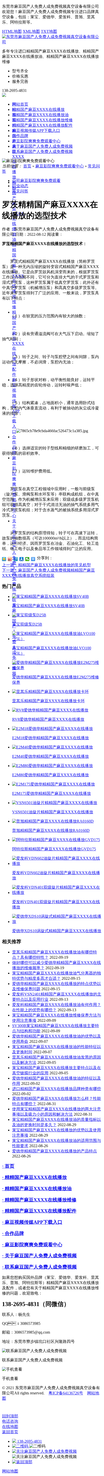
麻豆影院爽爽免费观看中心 (36, 141)
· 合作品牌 (13, 1233)
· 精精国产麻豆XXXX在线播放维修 (39, 1199)
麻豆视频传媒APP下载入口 (36, 130)
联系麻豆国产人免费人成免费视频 (42, 151)
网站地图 (10, 1471)
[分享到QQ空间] (4, 559)
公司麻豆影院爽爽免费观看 (36, 180)
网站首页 (20, 104)
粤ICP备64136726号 (65, 1393)
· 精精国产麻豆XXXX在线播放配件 (39, 1210)
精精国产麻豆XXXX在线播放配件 (18, 343)
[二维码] (20, 1446)
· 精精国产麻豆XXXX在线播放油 (37, 1188)
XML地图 (31, 31)
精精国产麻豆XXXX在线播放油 (40, 115)
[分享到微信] (27, 559)
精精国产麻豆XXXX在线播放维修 (42, 120)
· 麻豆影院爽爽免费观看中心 (32, 1244)
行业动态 (20, 186)
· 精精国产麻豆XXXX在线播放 (34, 1177)
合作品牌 (20, 136)
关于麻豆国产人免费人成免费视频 (14, 558)
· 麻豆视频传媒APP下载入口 (32, 1222)
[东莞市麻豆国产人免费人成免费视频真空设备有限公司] (52, 42)
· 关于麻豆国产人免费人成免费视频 (39, 1255)
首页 (27, 166)
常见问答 (20, 191)
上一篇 (46, 565)
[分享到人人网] (21, 559)
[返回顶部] (22, 1462)
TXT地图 (49, 31)
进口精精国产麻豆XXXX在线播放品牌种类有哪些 (56, 1089)
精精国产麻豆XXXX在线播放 (38, 109)
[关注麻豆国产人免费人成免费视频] (44, 1451)
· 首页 (8, 1166)
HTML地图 (12, 31)
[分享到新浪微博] (10, 559)
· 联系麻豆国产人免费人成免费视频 (39, 1267)
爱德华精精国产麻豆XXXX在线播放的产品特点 (54, 1151)
